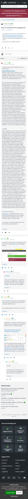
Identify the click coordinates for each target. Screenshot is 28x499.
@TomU (8, 275)
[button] (1, 3)
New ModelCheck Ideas (8, 71)
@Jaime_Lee (14, 244)
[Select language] (18, 2)
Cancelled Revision (5, 394)
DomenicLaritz (6, 23)
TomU (4, 238)
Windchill (3, 396)
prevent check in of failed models (9, 406)
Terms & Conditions (6, 414)
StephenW (5, 62)
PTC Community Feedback (8, 19)
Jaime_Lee (8, 271)
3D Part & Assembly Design (7, 391)
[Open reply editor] (14, 54)
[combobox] (14, 6)
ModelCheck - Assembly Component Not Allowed (13, 398)
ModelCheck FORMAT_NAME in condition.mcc (12, 402)
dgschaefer (8, 318)
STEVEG (5, 296)
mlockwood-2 (5, 213)
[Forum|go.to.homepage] (9, 3)
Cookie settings (16, 414)
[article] (14, 148)
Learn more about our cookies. (15, 489)
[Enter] (2, 6)
